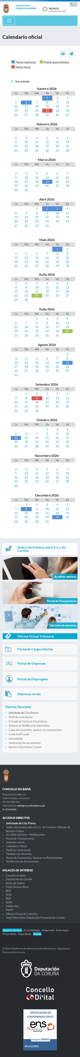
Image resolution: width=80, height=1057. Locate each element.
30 (57, 114)
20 (26, 110)
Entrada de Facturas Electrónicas (28, 721)
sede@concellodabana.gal (31, 805)
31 (67, 114)
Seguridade (25, 934)
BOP (8, 890)
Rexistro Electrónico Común (25, 747)
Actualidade (16, 738)
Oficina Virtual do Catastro (21, 914)
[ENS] (40, 1033)
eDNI (9, 902)
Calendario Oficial (16, 846)
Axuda (37, 934)
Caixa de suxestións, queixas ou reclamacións (35, 730)
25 (37, 150)
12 (16, 106)
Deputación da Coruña (19, 879)
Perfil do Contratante (18, 850)
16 (57, 106)
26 (16, 114)
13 (26, 106)
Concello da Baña (16, 875)
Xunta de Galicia (15, 883)
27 (26, 114)
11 (37, 142)
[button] (74, 4)
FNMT (9, 910)
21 (37, 110)
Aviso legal (62, 930)
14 (37, 106)
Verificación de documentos (25, 743)
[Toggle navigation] (9, 21)
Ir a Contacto (9, 809)
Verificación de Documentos (22, 861)
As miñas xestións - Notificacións (25, 834)
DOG (9, 894)
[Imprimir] (63, 53)
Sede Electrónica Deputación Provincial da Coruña (35, 917)
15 (47, 106)
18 (37, 146)
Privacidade (9, 934)
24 (67, 110)
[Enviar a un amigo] (71, 53)
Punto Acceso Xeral (17, 886)
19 (16, 110)
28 (37, 114)
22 (47, 110)
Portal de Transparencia (20, 838)
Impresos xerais (15, 842)
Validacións (12, 906)
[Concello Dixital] (40, 996)
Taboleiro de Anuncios (19, 853)
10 (67, 102)
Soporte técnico (12, 930)
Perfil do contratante (21, 717)
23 (57, 110)
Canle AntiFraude (19, 734)
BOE (8, 898)
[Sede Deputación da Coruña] (40, 972)
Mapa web (48, 930)
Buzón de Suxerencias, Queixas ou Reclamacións (34, 857)
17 (67, 106)
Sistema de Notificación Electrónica (29, 725)
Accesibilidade (32, 930)
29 (47, 114)
